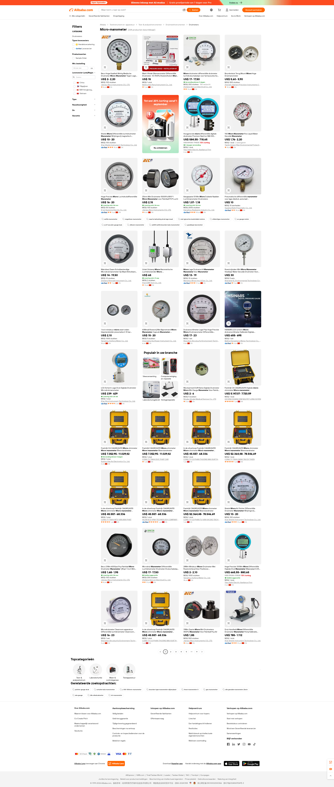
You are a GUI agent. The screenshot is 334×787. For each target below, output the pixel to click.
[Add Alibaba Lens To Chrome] (116, 763)
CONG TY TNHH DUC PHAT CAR (155, 459)
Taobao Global (177, 775)
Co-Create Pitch (81, 718)
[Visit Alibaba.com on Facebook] (228, 744)
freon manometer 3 (191, 689)
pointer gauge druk (82, 689)
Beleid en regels (119, 741)
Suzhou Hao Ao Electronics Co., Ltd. (115, 461)
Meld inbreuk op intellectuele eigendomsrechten (200, 734)
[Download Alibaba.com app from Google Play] (251, 763)
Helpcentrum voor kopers (199, 714)
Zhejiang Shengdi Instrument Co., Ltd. (116, 281)
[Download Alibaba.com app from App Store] (231, 763)
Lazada (167, 775)
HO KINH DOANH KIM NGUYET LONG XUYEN (243, 399)
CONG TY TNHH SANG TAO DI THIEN (240, 459)
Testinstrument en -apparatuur (122, 25)
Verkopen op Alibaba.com (237, 714)
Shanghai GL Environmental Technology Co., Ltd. (243, 281)
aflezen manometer (137, 225)
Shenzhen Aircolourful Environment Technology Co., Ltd (201, 341)
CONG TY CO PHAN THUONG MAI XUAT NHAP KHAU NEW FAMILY (201, 459)
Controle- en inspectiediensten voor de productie (128, 734)
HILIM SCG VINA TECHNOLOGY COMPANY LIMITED (160, 520)
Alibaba (103, 25)
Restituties (193, 728)
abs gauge (79, 695)
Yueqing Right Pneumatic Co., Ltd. (238, 208)
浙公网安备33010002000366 (209, 783)
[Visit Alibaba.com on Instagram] (244, 744)
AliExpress (130, 775)
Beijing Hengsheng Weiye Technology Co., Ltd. (243, 341)
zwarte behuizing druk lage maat (161, 219)
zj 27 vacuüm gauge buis (113, 225)
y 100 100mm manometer (131, 689)
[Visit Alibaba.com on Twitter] (238, 744)
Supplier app (177, 763)
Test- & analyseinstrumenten (150, 25)
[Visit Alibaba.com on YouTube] (249, 744)
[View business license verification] (190, 783)
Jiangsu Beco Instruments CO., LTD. (115, 85)
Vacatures (78, 731)
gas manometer (212, 689)
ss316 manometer (110, 219)
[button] (184, 9)
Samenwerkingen (234, 733)
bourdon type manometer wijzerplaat (162, 689)
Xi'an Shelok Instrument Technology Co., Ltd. (119, 145)
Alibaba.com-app (213, 763)
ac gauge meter (243, 219)
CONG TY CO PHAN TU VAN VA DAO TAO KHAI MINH (201, 520)
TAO (187, 775)
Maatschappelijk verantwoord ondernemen (86, 724)
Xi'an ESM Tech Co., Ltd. (151, 283)
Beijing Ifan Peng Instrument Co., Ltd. (157, 85)
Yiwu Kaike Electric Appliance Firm (197, 150)
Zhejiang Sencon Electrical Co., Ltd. (197, 87)
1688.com (140, 775)
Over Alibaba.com (82, 708)
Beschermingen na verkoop (123, 728)
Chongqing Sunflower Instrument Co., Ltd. (159, 341)
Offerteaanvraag (157, 718)
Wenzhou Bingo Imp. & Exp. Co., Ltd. (197, 281)
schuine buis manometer (106, 689)
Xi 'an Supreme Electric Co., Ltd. (114, 210)
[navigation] (84, 338)
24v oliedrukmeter (96, 695)
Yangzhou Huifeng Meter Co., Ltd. (114, 341)
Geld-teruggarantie (120, 718)
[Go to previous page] (160, 651)
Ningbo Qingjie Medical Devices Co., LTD (199, 399)
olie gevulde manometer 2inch (236, 689)
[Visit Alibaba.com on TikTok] (254, 744)
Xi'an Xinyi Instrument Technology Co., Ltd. (118, 401)
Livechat (192, 718)
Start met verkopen (234, 718)
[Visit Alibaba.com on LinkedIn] (233, 744)
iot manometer (116, 695)
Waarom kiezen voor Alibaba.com (87, 714)
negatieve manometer (133, 219)
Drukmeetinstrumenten (175, 25)
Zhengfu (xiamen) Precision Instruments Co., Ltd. (243, 85)
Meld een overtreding (197, 741)
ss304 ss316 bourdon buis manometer (166, 225)
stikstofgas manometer (221, 219)
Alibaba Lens (79, 763)
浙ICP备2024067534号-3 (233, 783)
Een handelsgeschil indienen (200, 723)
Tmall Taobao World (154, 775)
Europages (205, 775)
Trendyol (194, 775)
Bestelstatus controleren (237, 723)
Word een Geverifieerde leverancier (241, 728)
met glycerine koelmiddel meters (193, 219)
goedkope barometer (195, 225)
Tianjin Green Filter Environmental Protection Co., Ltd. (243, 145)
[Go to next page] (202, 651)
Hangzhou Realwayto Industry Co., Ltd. (198, 210)
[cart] (220, 10)
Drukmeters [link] (194, 25)
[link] (330, 762)
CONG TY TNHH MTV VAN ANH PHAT (116, 520)
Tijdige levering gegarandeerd (124, 723)
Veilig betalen (117, 714)
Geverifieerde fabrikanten (161, 714)
